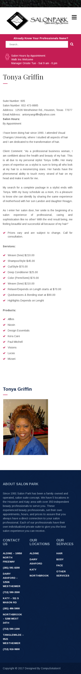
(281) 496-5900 (11, 608)
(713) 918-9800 (11, 649)
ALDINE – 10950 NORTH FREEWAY (12, 557)
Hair (59, 553)
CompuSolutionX (51, 668)
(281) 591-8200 (11, 567)
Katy (33, 569)
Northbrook (39, 575)
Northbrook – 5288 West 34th (12, 618)
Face (59, 565)
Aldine (34, 553)
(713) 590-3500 (11, 592)
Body (59, 559)
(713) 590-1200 (11, 628)
